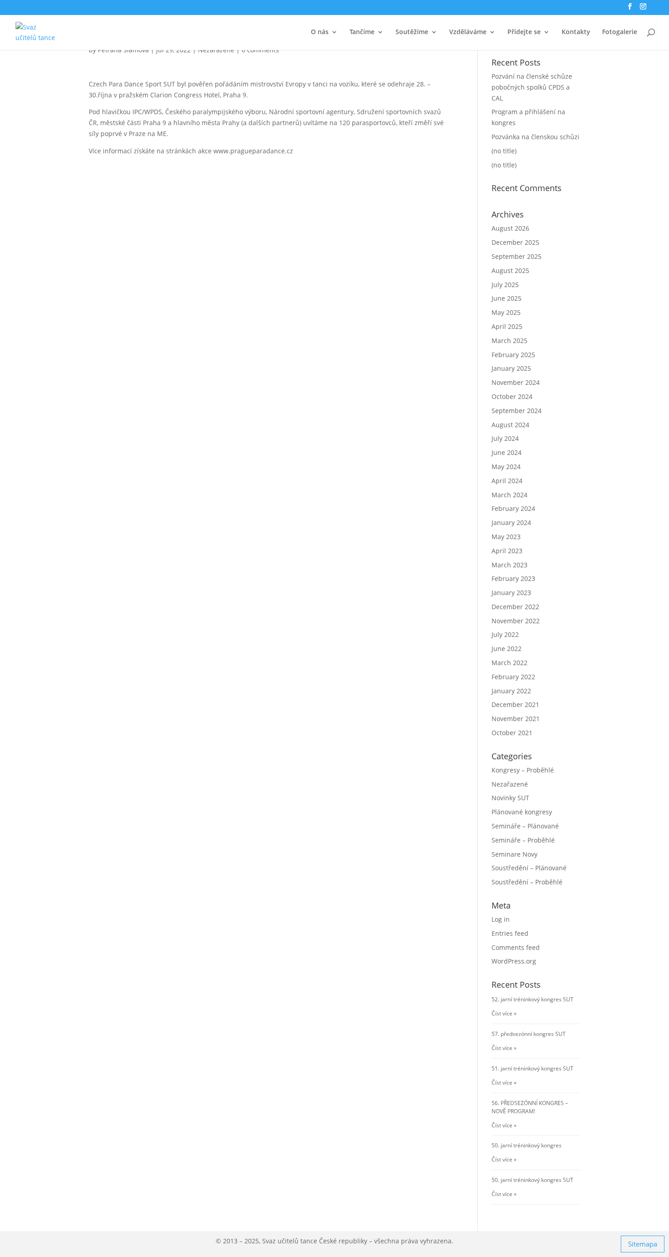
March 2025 (509, 340)
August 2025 (510, 270)
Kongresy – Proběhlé (523, 770)
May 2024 (506, 466)
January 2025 (511, 368)
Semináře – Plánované (525, 826)
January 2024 (511, 522)
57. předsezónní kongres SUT (529, 1034)
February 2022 (513, 676)
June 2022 (507, 648)
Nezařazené (510, 784)
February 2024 (513, 508)
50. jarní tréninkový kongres (527, 1145)
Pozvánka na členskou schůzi (535, 136)
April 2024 (507, 480)
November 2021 (516, 718)
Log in (501, 919)
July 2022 (505, 634)
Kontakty (576, 32)
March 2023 (509, 564)
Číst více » (504, 1013)
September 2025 (517, 256)
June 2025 (507, 298)
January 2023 (511, 592)
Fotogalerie (619, 32)
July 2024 (505, 438)
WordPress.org (514, 961)
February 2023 (513, 578)
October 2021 (512, 732)
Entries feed (510, 933)
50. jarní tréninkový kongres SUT (532, 1180)
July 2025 (505, 284)
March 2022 (509, 662)
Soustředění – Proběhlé (527, 882)
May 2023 (506, 536)
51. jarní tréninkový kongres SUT (532, 1068)
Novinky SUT (510, 797)
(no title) (504, 150)
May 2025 (506, 312)
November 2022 (516, 620)
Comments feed (516, 947)
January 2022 (511, 691)
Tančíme (362, 32)
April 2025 (507, 326)
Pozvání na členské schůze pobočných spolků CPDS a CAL (532, 87)
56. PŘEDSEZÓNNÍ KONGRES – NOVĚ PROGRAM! (530, 1107)
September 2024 (517, 410)
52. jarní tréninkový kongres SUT (532, 999)
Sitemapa (642, 1243)
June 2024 (507, 452)
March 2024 (509, 494)
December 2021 (515, 704)
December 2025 (515, 242)
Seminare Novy (514, 854)
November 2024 (516, 382)
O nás (320, 32)
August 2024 (510, 424)
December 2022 (515, 606)
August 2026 (510, 228)
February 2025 (513, 354)
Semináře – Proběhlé (523, 840)
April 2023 (507, 550)
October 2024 (512, 396)
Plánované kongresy (522, 812)
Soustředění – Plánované (529, 867)
